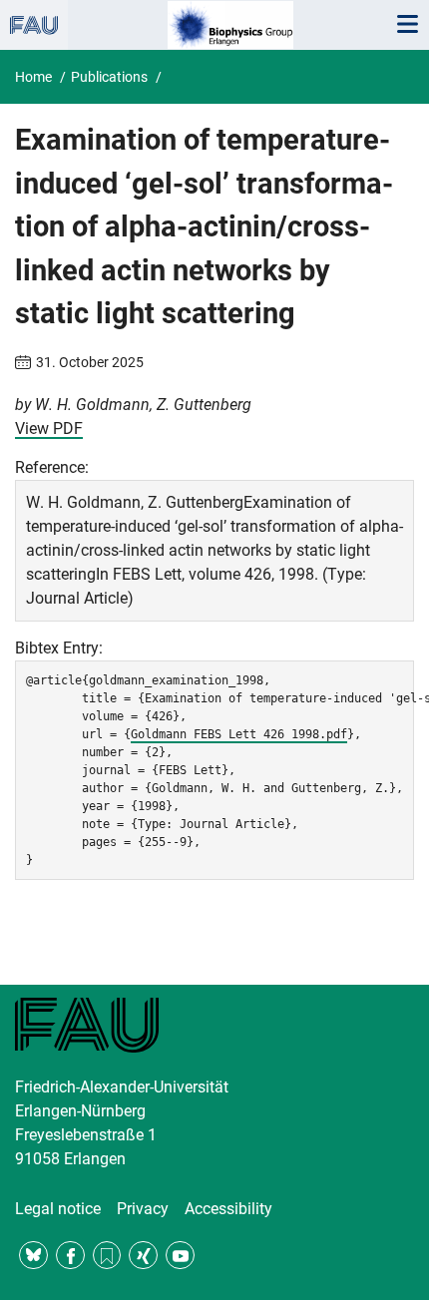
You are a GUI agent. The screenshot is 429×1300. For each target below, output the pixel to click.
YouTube (180, 1255)
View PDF (49, 428)
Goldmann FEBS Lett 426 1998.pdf (239, 734)
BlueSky (33, 1255)
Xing (143, 1255)
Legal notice (58, 1208)
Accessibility (228, 1208)
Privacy (143, 1208)
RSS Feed (107, 1255)
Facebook (70, 1255)
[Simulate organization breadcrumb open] (34, 25)
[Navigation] (407, 25)
